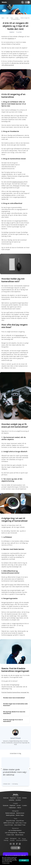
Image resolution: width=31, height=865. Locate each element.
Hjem (3, 18)
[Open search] (22, 2)
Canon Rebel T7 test (19, 825)
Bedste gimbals (10, 815)
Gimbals (24, 798)
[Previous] (1, 768)
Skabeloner (22, 832)
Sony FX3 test (20, 820)
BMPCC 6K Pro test (9, 823)
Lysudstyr (18, 800)
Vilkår (6, 838)
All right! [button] (24, 860)
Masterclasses (19, 835)
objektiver (11, 38)
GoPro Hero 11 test (20, 823)
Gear (12, 18)
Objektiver (11, 32)
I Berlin (19, 807)
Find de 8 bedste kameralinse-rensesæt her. (15, 692)
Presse (24, 838)
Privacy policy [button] (6, 863)
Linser (16, 18)
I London (24, 805)
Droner (19, 798)
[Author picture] (15, 732)
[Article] (15, 760)
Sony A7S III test (10, 820)
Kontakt (12, 840)
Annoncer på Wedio (21, 840)
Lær (7, 18)
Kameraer (6, 798)
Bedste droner (20, 813)
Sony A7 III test (8, 825)
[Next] (29, 768)
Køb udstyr (15, 796)
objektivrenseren (17, 182)
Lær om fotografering (11, 832)
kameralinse (19, 335)
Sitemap (6, 840)
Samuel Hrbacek (15, 738)
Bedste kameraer (10, 813)
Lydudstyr (11, 800)
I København (12, 807)
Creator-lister (10, 835)
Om (19, 838)
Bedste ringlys (20, 815)
